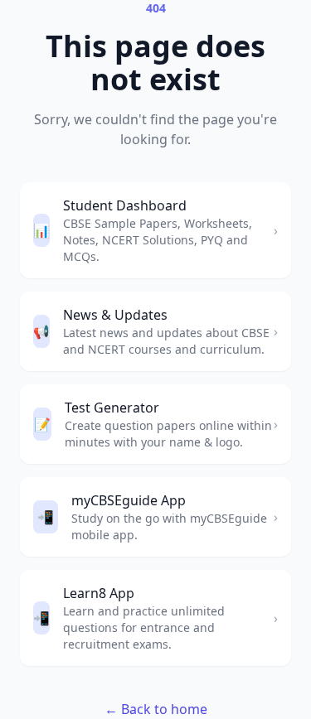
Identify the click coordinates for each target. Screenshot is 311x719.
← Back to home (155, 709)
